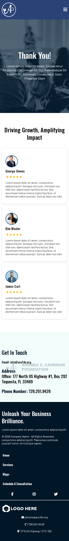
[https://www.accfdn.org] (9, 10)
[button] (65, 10)
